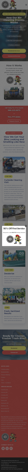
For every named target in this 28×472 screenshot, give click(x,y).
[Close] (26, 226)
